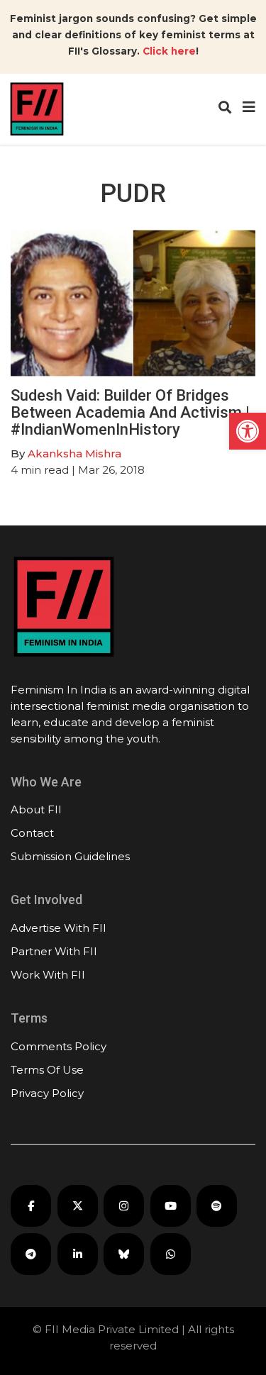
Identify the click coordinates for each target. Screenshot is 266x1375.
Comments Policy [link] (58, 1046)
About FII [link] (36, 809)
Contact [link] (32, 833)
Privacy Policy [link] (47, 1093)
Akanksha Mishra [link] (74, 453)
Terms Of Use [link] (47, 1069)
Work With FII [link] (48, 974)
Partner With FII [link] (54, 951)
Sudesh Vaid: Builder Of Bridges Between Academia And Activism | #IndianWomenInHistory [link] (130, 412)
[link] (247, 431)
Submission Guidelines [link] (70, 856)
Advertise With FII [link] (58, 928)
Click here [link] (169, 51)
